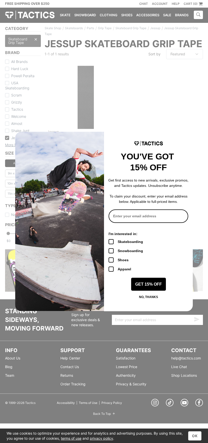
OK (195, 436)
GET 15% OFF (148, 284)
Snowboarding (130, 251)
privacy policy (101, 438)
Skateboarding (130, 242)
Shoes (123, 260)
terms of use (71, 438)
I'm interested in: (123, 234)
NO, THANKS (148, 297)
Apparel (124, 269)
